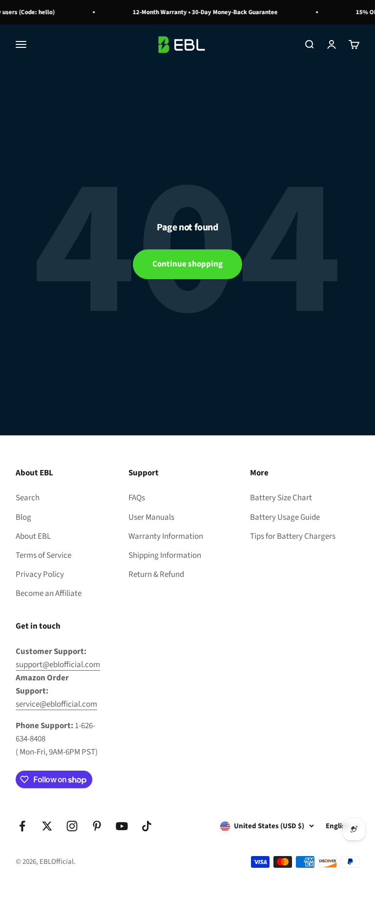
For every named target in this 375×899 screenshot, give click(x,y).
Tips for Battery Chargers (292, 536)
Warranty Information (165, 536)
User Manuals (151, 517)
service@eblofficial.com (56, 704)
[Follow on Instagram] (72, 826)
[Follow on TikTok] (146, 826)
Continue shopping (187, 264)
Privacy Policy (40, 574)
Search (28, 498)
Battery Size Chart (281, 498)
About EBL (33, 536)
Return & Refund (156, 574)
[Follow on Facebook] (22, 826)
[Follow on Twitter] (47, 826)
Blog (23, 517)
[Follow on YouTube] (121, 826)
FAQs (136, 498)
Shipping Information (164, 555)
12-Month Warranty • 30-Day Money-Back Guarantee (202, 12)
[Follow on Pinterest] (97, 826)
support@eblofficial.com (58, 665)
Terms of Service (43, 555)
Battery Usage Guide (285, 517)
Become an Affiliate (49, 593)
